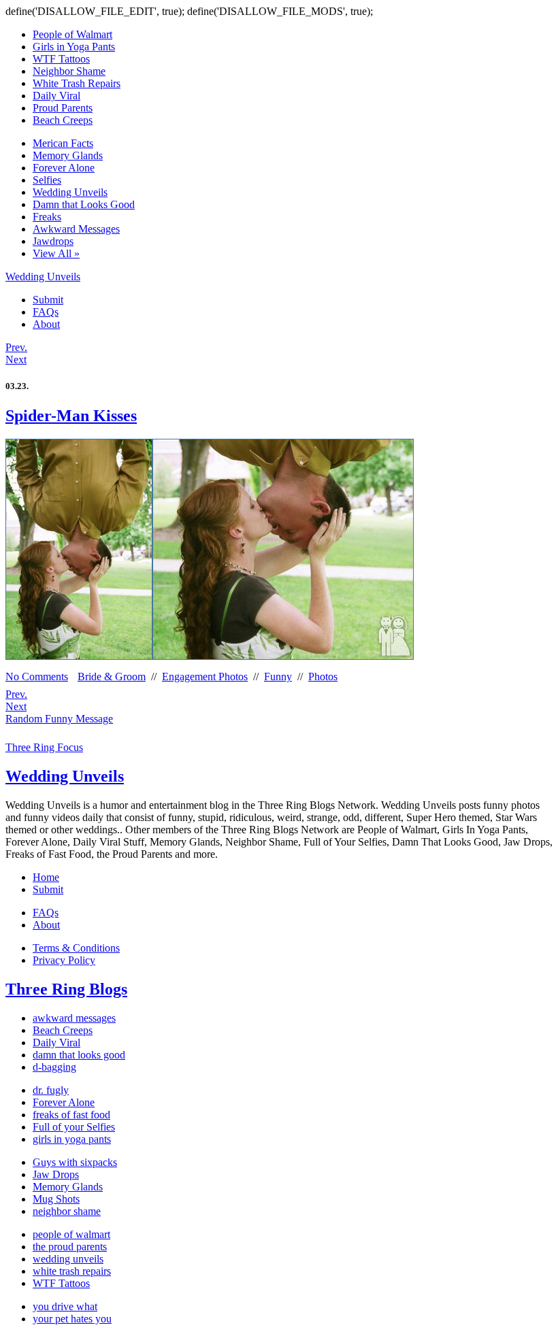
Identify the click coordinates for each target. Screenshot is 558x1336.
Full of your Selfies (74, 1127)
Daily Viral (56, 95)
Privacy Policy (64, 960)
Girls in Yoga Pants (74, 46)
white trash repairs (72, 1271)
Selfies (47, 180)
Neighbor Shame (69, 71)
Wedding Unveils (70, 192)
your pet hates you (72, 1318)
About (46, 324)
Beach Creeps (63, 120)
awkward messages (74, 1018)
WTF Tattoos (61, 59)
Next (16, 359)
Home (46, 877)
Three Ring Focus (44, 747)
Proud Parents (63, 108)
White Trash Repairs (76, 83)
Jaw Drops (56, 1174)
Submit (48, 299)
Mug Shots (56, 1199)
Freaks (47, 216)
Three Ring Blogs (66, 989)
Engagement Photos (205, 676)
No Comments (36, 676)
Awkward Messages (76, 229)
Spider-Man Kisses (71, 415)
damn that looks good (79, 1055)
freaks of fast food (71, 1114)
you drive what (65, 1306)
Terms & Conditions (76, 948)
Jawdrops (53, 241)
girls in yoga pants (72, 1139)
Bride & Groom (112, 676)
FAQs (46, 312)
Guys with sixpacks (75, 1162)
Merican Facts (63, 143)
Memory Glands (68, 155)
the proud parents (70, 1246)
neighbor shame (67, 1211)
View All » (56, 253)
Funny (278, 676)
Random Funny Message (59, 718)
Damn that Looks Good (84, 204)
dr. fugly (51, 1090)
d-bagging (54, 1067)
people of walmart (71, 1234)
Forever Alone (64, 167)
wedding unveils (68, 1259)
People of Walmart (72, 34)
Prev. (16, 347)
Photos (323, 676)
